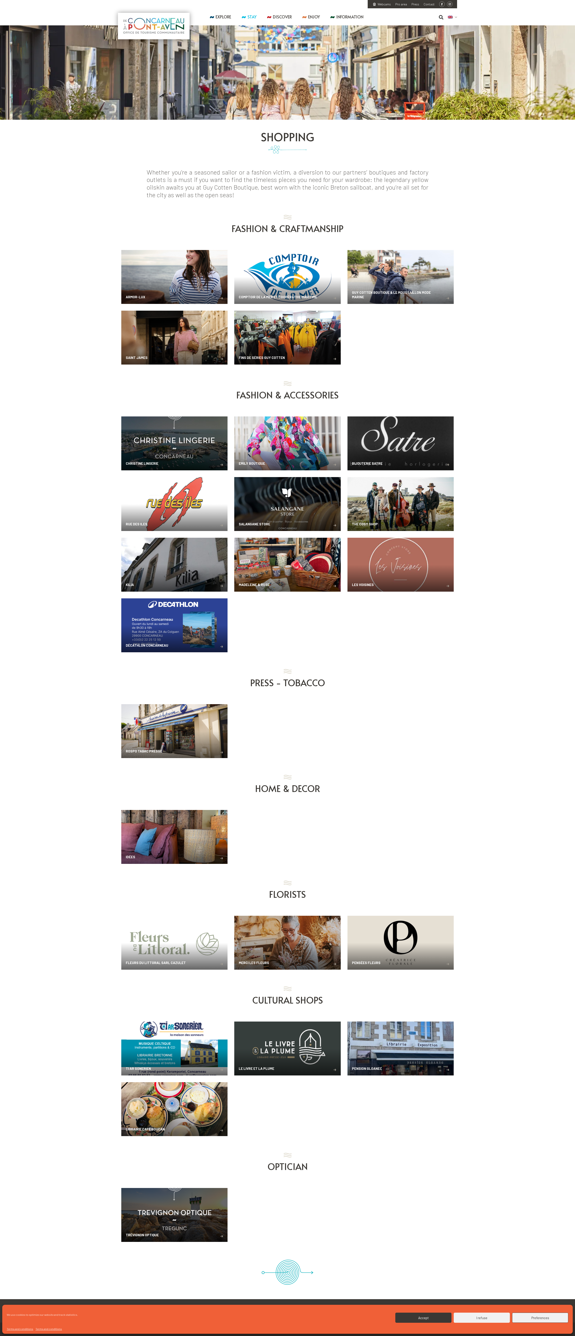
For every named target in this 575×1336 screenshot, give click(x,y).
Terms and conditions (20, 1328)
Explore (223, 17)
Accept (423, 1318)
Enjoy (314, 17)
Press (415, 4)
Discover (282, 17)
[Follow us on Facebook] (442, 4)
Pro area (401, 4)
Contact (429, 4)
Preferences (540, 1318)
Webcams (384, 4)
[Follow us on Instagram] (450, 4)
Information (349, 17)
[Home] (154, 26)
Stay (252, 17)
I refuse (481, 1318)
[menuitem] (452, 17)
